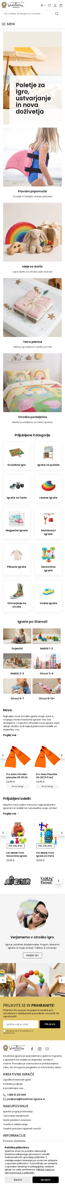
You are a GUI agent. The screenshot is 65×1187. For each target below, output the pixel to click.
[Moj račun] (55, 5)
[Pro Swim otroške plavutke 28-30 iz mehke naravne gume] (18, 757)
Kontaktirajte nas (13, 1088)
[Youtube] (47, 1049)
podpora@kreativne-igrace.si (26, 1099)
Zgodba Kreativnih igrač (17, 1079)
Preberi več (32, 955)
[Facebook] (32, 1049)
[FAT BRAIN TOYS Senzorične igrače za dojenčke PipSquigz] (18, 835)
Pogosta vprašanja (14, 1141)
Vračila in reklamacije (15, 1124)
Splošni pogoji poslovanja (18, 1111)
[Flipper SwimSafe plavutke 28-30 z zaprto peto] (47, 757)
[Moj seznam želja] (49, 5)
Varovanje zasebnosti (16, 1115)
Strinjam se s (12, 1030)
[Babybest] (47, 880)
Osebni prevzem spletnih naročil (22, 1128)
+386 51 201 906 (16, 1094)
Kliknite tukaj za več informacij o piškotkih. (29, 1171)
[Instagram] (40, 1049)
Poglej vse (9, 735)
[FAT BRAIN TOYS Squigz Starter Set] (47, 835)
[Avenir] (17, 880)
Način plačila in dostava (17, 1120)
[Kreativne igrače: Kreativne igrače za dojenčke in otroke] (13, 5)
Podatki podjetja (13, 1084)
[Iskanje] (57, 13)
